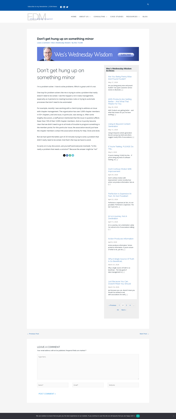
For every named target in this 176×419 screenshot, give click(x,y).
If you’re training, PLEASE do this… (120, 147)
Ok (138, 416)
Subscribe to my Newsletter (37, 6)
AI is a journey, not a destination (117, 217)
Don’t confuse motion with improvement (119, 170)
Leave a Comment (43, 43)
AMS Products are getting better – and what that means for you (119, 101)
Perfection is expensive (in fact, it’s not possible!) (119, 195)
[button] (148, 4)
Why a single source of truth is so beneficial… (121, 260)
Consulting (99, 16)
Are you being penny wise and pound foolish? (120, 77)
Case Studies (116, 16)
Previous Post (33, 334)
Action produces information (120, 239)
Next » (123, 310)
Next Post (144, 334)
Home (73, 16)
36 (118, 310)
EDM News (53, 6)
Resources (132, 16)
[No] (173, 416)
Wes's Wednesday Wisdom (60, 43)
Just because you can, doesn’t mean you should (119, 282)
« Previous (112, 305)
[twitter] (67, 7)
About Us (84, 16)
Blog (145, 16)
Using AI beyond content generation (119, 125)
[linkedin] (64, 7)
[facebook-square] (61, 7)
